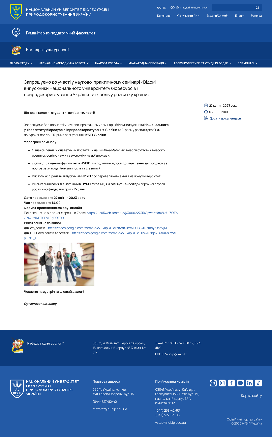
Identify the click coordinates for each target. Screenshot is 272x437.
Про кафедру (19, 63)
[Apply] (257, 7)
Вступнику (246, 63)
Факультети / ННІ (188, 15)
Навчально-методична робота (62, 63)
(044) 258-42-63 (167, 410)
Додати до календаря (225, 118)
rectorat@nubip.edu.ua (110, 409)
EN (164, 7)
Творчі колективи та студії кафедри (201, 63)
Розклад (256, 15)
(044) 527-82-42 (105, 401)
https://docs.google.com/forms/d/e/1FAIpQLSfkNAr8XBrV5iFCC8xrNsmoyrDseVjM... (108, 228)
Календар (163, 15)
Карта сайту (251, 395)
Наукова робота (107, 63)
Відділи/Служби (217, 15)
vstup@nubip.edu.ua (170, 422)
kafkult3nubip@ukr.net (171, 354)
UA (159, 7)
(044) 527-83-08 (167, 415)
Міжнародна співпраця (146, 63)
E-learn (239, 15)
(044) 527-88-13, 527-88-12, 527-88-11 (178, 345)
